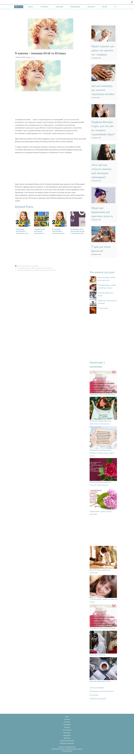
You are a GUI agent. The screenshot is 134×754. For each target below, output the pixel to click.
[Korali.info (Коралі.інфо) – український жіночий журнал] (18, 6)
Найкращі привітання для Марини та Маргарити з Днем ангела (102, 453)
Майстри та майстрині (67, 743)
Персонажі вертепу (98, 655)
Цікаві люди (67, 735)
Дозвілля (91, 7)
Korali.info (69, 751)
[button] (115, 6)
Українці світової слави (67, 741)
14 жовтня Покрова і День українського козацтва (34, 268)
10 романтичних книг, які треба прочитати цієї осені (36, 270)
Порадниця (75, 7)
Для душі (59, 7)
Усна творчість (67, 730)
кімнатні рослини (76, 749)
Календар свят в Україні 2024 (101, 691)
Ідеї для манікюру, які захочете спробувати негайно (102, 90)
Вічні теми (67, 738)
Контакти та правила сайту (67, 747)
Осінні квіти (103, 308)
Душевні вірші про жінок (100, 681)
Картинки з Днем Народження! (102, 395)
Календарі (94, 695)
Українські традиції (98, 699)
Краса (30, 7)
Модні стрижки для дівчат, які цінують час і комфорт (102, 50)
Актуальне (21, 266)
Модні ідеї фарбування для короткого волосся (102, 212)
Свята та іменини (32, 266)
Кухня (104, 7)
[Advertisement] (50, 105)
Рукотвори (67, 733)
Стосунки (44, 7)
